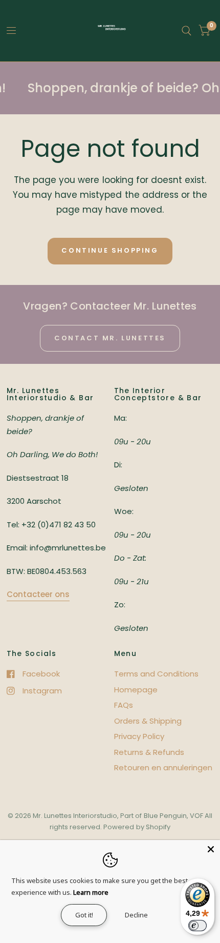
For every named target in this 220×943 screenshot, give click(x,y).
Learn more (90, 892)
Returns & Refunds (149, 752)
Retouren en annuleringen (163, 767)
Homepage (136, 689)
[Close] (211, 849)
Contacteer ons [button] (38, 594)
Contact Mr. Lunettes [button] (110, 338)
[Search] (186, 30)
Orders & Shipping (148, 720)
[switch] (197, 925)
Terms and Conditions (156, 673)
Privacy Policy (139, 736)
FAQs (123, 705)
